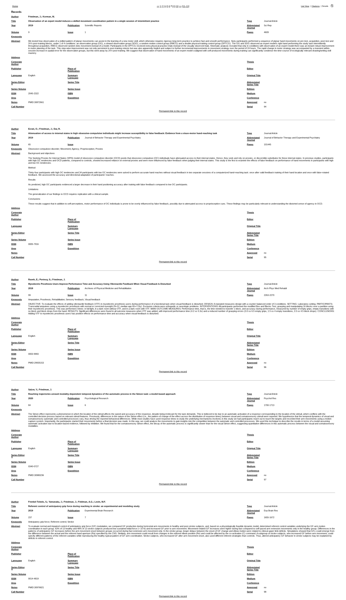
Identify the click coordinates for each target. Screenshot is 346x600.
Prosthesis (45, 299)
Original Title (254, 75)
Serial (250, 106)
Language (16, 75)
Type (249, 21)
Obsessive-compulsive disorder (43, 149)
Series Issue (74, 89)
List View (305, 6)
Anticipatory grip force (38, 522)
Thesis (250, 62)
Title (13, 21)
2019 (30, 25)
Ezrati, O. (33, 129)
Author (15, 16)
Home (15, 6)
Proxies (99, 149)
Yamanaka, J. (55, 502)
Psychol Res (270, 398)
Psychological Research (96, 398)
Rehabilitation (58, 299)
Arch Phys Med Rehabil (275, 288)
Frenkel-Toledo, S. (37, 502)
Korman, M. (49, 16)
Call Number (17, 106)
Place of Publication (74, 69)
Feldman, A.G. (85, 502)
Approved (252, 102)
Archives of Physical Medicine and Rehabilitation (108, 288)
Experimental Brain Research (99, 510)
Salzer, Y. (32, 389)
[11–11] (185, 6)
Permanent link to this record (173, 111)
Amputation (33, 299)
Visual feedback (92, 299)
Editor (250, 68)
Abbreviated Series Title (253, 83)
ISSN (13, 93)
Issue (70, 32)
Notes (14, 102)
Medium (251, 93)
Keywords (16, 36)
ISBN (70, 93)
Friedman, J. (34, 16)
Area (13, 98)
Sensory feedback (75, 299)
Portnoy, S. (45, 279)
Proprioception (87, 149)
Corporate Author (16, 63)
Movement (65, 149)
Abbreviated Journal (253, 26)
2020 (30, 398)
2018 (30, 288)
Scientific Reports (93, 25)
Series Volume (18, 89)
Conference (253, 98)
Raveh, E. (33, 279)
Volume (15, 32)
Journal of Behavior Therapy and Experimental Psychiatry (113, 137)
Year (13, 25)
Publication (74, 25)
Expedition (73, 98)
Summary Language (73, 76)
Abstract (15, 41)
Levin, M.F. (100, 502)
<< (158, 6)
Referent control (58, 522)
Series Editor (18, 82)
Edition (250, 89)
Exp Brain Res (271, 510)
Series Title (73, 82)
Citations (316, 6)
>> (180, 6)
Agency (75, 149)
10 (177, 6)
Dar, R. (57, 129)
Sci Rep (268, 25)
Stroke (70, 522)
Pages (250, 32)
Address (15, 57)
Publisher (16, 68)
